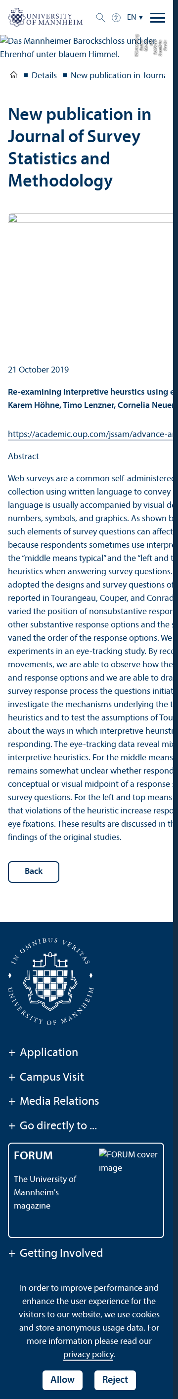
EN (131, 18)
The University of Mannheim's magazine (45, 1193)
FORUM (33, 1156)
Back (34, 871)
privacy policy (88, 1355)
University (14, 76)
